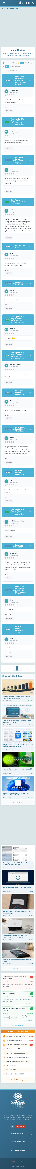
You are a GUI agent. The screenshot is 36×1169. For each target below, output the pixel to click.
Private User (14, 90)
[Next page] (22, 668)
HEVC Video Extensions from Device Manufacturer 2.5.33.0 (16, 80)
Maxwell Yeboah (15, 364)
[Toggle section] (32, 1134)
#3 (30, 160)
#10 (30, 429)
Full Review (9, 110)
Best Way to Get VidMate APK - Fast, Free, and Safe (16, 202)
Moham (12, 328)
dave (11, 600)
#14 (30, 590)
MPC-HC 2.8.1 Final (15, 246)
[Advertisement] (18, 28)
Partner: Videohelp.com (18, 1166)
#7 (30, 319)
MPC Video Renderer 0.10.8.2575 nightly (15, 160)
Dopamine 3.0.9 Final (14, 283)
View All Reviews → (18, 1025)
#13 (30, 546)
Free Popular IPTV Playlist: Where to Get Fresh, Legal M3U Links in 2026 (15, 122)
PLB (11, 480)
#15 (30, 629)
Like (8, 107)
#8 (30, 355)
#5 (30, 246)
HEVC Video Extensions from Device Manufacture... (15, 977)
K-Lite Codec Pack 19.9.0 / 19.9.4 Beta (15, 429)
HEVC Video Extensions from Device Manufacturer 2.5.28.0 (16, 590)
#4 (30, 202)
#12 (30, 512)
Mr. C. (12, 169)
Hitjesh (12, 401)
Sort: (6, 70)
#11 (30, 472)
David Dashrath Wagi (17, 521)
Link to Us (21, 1126)
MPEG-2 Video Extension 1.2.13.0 (14, 629)
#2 (30, 122)
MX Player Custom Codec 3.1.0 (15, 393)
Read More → (29, 988)
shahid (12, 210)
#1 (30, 80)
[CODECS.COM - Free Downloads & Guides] (18, 1101)
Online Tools (19, 1134)
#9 (30, 392)
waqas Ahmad (14, 131)
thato (12, 437)
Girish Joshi (13, 553)
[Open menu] (4, 3)
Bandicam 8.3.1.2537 (14, 546)
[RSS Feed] (12, 1126)
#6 (30, 283)
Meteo (12, 290)
